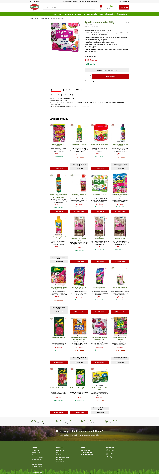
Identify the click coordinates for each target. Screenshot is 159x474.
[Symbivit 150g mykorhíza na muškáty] (120, 276)
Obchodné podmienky (37, 459)
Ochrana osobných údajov (38, 462)
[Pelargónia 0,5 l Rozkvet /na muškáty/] (79, 183)
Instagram (111, 457)
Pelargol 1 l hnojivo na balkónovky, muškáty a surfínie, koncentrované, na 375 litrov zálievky (58, 196)
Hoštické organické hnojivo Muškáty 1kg (120, 195)
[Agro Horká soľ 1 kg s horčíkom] (127, 22)
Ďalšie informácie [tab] (69, 90)
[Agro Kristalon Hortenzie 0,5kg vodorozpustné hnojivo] (100, 327)
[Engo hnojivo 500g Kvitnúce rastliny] (100, 133)
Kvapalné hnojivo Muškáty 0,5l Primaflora (120, 145)
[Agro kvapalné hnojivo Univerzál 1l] (128, 22)
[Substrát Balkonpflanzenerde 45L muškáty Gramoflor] (100, 226)
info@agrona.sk (125, 1)
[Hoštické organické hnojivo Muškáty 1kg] (120, 183)
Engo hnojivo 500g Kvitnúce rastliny (100, 144)
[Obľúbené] (65, 125)
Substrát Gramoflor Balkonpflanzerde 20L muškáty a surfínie (79, 238)
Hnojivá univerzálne (44, 18)
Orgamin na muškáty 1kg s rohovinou (58, 145)
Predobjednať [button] (78, 62)
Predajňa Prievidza (36, 452)
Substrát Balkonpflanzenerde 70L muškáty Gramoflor (120, 237)
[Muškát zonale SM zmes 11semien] (59, 377)
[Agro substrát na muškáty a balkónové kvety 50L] (100, 276)
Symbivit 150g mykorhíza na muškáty (120, 288)
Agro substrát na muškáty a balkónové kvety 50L (99, 288)
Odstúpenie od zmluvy (37, 466)
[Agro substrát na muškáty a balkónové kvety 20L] (79, 276)
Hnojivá (36, 18)
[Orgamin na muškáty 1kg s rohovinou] (59, 133)
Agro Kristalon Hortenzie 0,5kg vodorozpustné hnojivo (99, 338)
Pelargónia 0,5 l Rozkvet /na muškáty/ (79, 195)
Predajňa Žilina (35, 450)
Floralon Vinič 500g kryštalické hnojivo (99, 388)
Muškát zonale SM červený (58, 337)
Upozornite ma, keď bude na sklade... (77, 58)
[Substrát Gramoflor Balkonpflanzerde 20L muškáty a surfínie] (79, 226)
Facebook (111, 450)
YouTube (111, 453)
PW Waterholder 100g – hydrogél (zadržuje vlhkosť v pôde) (79, 338)
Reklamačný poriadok (37, 464)
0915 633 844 (88, 452)
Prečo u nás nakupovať (37, 457)
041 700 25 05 (37, 1)
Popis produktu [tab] (56, 90)
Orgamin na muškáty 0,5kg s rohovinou (120, 338)
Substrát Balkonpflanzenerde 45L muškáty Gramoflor (99, 237)
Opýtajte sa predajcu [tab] (83, 90)
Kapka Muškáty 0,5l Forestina (79, 144)
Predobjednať (111, 76)
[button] (124, 7)
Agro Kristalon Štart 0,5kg (99, 194)
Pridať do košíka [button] (59, 168)
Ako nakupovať (35, 455)
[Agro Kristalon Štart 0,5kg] (100, 183)
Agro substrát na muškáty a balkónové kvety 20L (79, 288)
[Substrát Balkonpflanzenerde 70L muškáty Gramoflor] (120, 226)
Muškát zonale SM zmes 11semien (58, 388)
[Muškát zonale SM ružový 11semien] (79, 377)
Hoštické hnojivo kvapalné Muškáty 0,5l (58, 237)
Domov (31, 18)
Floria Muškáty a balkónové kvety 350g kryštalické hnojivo (58, 288)
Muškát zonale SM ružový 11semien (79, 388)
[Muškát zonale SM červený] (59, 327)
